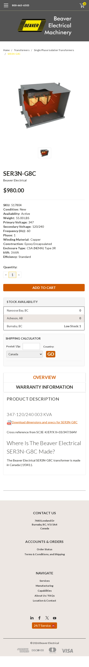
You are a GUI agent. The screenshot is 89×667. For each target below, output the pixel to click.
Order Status (44, 549)
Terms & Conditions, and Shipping (44, 554)
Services (45, 580)
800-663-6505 (20, 5)
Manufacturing (44, 585)
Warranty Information (44, 387)
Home (6, 50)
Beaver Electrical (15, 180)
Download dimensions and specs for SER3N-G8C (45, 422)
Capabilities (45, 590)
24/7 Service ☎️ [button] (44, 625)
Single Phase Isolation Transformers (54, 50)
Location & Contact (44, 600)
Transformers (22, 50)
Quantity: (10, 267)
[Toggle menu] (6, 7)
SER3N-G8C (14, 53)
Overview (44, 377)
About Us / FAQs (45, 595)
